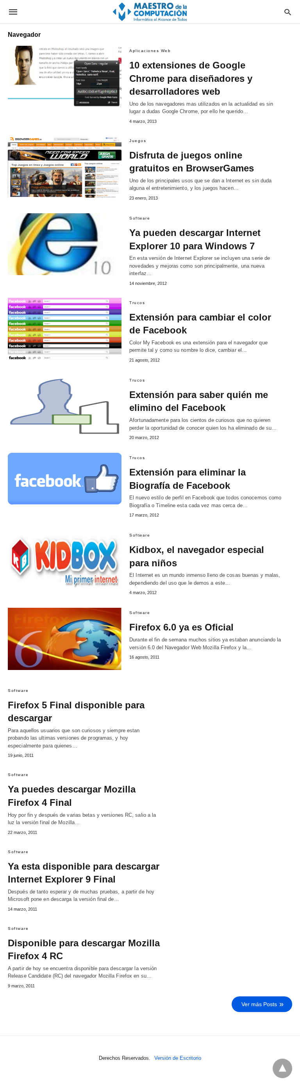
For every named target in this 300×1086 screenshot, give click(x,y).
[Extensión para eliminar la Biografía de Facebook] (64, 484)
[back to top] (282, 1068)
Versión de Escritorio (177, 1058)
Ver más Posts (259, 1004)
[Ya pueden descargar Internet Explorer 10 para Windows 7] (64, 244)
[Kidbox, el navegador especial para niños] (64, 561)
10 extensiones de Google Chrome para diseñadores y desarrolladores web (190, 78)
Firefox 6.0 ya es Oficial (181, 627)
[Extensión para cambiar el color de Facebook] (64, 329)
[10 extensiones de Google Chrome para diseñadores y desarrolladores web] (64, 77)
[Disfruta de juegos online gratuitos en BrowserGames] (64, 167)
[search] (287, 11)
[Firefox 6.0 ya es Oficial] (64, 639)
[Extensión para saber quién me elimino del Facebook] (64, 406)
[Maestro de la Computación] (149, 11)
